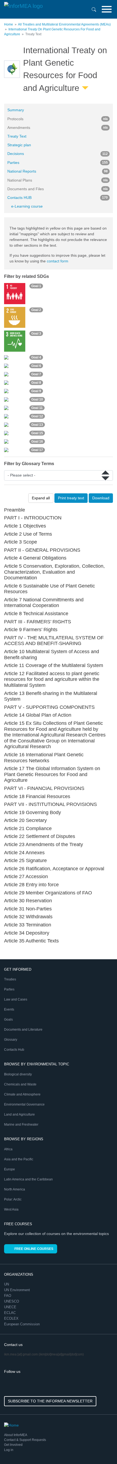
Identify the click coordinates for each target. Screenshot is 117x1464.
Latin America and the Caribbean (28, 1179)
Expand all (41, 498)
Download (100, 498)
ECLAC (10, 1313)
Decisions (57, 153)
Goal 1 (36, 286)
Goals (8, 1019)
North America (14, 1189)
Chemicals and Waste (20, 1084)
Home (8, 24)
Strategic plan (19, 145)
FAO (8, 1296)
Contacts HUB (57, 197)
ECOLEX (12, 1318)
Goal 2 (36, 310)
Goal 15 (37, 433)
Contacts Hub (14, 1050)
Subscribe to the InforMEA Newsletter (50, 1401)
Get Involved (13, 1445)
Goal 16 (37, 441)
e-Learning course (27, 206)
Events (9, 1009)
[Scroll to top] (101, 1448)
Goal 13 (37, 425)
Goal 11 (37, 408)
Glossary (10, 1039)
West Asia (11, 1209)
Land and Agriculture (19, 1114)
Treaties (10, 979)
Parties (57, 162)
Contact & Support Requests (25, 1440)
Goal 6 (36, 366)
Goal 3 (36, 333)
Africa (8, 1149)
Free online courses (33, 1249)
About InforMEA (15, 1435)
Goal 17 (37, 450)
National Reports (57, 171)
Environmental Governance (24, 1104)
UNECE (10, 1307)
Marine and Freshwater (21, 1124)
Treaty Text (16, 136)
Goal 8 (36, 383)
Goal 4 (36, 357)
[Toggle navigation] (106, 9)
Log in (8, 1450)
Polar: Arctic (12, 1199)
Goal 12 (37, 416)
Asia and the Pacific (18, 1159)
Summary (15, 110)
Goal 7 (36, 374)
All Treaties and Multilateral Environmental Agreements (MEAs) (64, 24)
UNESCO (12, 1301)
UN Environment (17, 1290)
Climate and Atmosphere (22, 1094)
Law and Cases (15, 999)
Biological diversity (18, 1074)
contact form (57, 261)
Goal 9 (36, 391)
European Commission (22, 1324)
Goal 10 (37, 399)
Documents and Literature (23, 1029)
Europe (9, 1169)
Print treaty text (71, 498)
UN (7, 1284)
